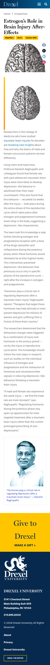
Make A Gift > (25, 545)
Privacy (8, 642)
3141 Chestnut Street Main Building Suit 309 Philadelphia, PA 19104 (17, 604)
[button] (39, 4)
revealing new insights (21, 145)
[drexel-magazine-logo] (10, 4)
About (7, 635)
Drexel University (14, 649)
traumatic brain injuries (17, 140)
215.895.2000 (12, 614)
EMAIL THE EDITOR (15, 658)
